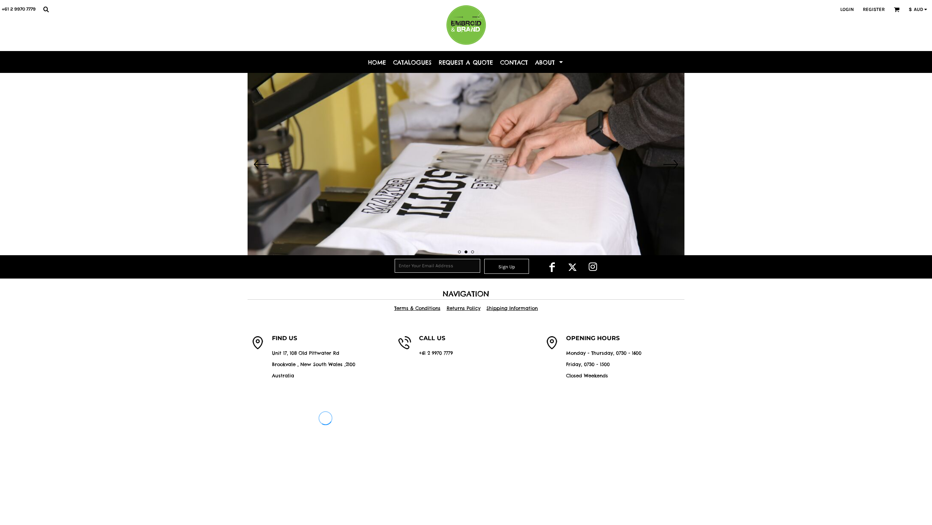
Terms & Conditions (417, 308)
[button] (46, 9)
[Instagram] (593, 267)
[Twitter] (572, 267)
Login (847, 9)
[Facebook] (552, 267)
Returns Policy (464, 308)
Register (874, 9)
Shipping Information (512, 308)
